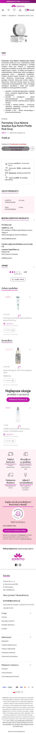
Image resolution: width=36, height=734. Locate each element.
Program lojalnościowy (9, 645)
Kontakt (4, 629)
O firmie (4, 617)
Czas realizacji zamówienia (10, 676)
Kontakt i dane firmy (8, 625)
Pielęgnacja (12, 15)
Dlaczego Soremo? (8, 621)
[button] (3, 10)
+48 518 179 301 (8, 608)
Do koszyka (8, 330)
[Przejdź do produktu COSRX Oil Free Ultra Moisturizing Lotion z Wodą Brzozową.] (18, 414)
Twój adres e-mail (9, 526)
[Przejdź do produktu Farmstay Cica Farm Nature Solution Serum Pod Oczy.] (18, 303)
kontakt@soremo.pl (11, 600)
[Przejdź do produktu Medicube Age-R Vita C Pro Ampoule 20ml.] (18, 355)
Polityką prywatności (26, 539)
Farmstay (4, 119)
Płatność (5, 669)
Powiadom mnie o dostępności (16, 149)
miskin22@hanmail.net (9, 239)
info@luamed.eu (7, 258)
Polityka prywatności (8, 652)
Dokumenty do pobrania (10, 656)
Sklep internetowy (15, 731)
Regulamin (22, 535)
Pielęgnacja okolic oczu (25, 15)
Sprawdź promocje (18, 400)
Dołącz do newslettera (15, 531)
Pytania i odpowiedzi (8, 649)
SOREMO (4, 15)
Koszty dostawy (7, 673)
